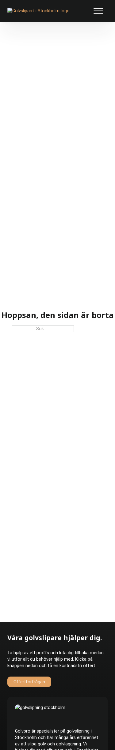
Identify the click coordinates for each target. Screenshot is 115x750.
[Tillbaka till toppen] (96, 734)
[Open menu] (98, 11)
